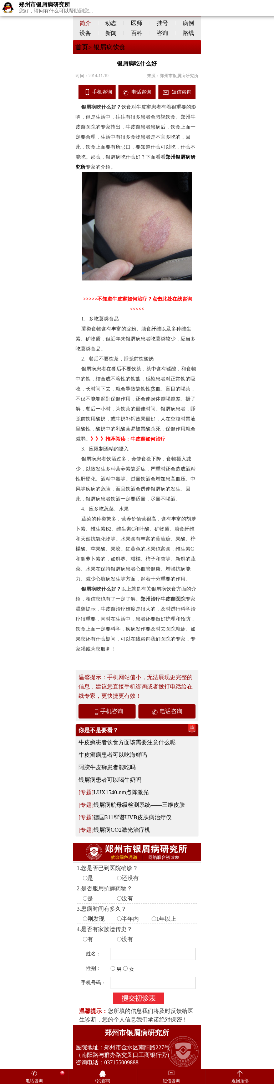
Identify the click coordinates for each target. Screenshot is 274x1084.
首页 (81, 47)
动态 (111, 23)
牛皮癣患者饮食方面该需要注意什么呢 (127, 742)
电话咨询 (141, 92)
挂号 (162, 23)
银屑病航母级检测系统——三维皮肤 (139, 805)
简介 (85, 23)
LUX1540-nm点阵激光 (121, 792)
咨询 (162, 33)
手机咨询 (102, 92)
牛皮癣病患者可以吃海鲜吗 (112, 755)
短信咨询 (182, 92)
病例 (188, 23)
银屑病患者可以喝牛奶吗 (109, 780)
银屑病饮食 (109, 47)
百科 (136, 33)
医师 (136, 23)
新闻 (111, 33)
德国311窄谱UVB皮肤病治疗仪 (132, 817)
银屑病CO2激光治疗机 (121, 830)
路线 (188, 33)
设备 (85, 33)
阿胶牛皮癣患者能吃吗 (107, 767)
